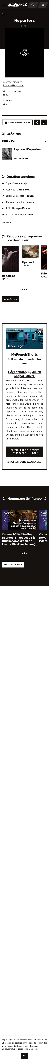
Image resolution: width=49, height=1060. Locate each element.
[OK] (25, 1055)
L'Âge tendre (17, 372)
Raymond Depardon (13, 85)
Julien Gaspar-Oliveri (27, 374)
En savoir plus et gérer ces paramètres (20, 1048)
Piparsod (28, 262)
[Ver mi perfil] (42, 5)
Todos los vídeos (13, 564)
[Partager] (37, 122)
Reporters (8, 276)
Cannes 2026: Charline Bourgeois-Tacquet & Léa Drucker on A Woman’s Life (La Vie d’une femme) (19, 539)
